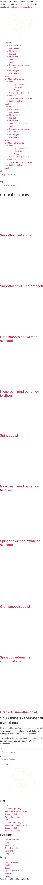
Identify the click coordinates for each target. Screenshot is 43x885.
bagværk (13, 68)
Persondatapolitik (12, 817)
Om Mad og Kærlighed (14, 808)
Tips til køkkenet (21, 84)
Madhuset (9, 104)
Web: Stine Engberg (8, 882)
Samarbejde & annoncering (20, 98)
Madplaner (9, 76)
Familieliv (18, 87)
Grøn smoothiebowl (15, 607)
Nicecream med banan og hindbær (19, 488)
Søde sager (14, 70)
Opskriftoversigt (12, 840)
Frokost (12, 54)
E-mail (3, 756)
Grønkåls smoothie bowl (18, 712)
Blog (11, 82)
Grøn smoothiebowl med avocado (18, 339)
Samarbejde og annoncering (17, 811)
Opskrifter (9, 43)
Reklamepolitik (15, 101)
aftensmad (13, 57)
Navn (2, 748)
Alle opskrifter (15, 45)
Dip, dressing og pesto (19, 65)
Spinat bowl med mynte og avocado (20, 543)
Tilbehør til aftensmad (18, 59)
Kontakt (12, 95)
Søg (1, 171)
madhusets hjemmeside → (21, 7)
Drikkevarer (14, 73)
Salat (11, 62)
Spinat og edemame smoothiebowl (15, 659)
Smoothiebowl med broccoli (21, 286)
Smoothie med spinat (16, 235)
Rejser (16, 90)
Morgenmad (14, 51)
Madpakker (14, 48)
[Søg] (2, 179)
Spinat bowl (9, 435)
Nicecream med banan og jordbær (19, 393)
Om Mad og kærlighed (14, 79)
